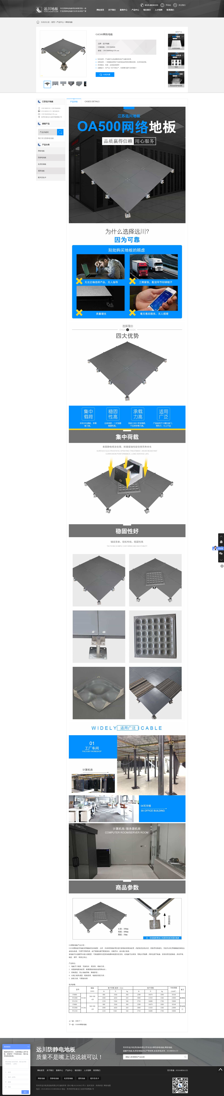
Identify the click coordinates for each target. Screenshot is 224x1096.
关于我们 (112, 10)
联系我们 (170, 10)
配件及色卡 (42, 177)
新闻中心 (123, 10)
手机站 (168, 5)
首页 (53, 22)
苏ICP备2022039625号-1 (76, 1085)
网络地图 (107, 1085)
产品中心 (135, 10)
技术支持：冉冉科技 (95, 1085)
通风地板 (41, 171)
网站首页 (100, 10)
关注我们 (182, 5)
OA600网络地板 (81, 1024)
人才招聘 (158, 10)
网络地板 (69, 22)
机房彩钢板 (42, 164)
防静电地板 (42, 157)
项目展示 (147, 10)
